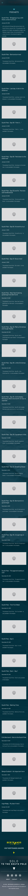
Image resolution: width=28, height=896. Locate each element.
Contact (14, 879)
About (8, 879)
